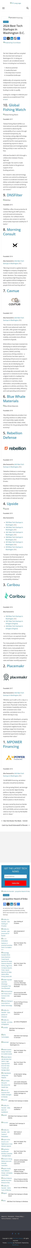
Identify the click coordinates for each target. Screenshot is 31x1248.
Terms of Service (6, 1218)
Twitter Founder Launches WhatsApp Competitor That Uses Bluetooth (20, 983)
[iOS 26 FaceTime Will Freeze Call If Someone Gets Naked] (7, 994)
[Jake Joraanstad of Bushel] (7, 932)
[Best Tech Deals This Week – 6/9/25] (7, 1152)
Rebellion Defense (12, 435)
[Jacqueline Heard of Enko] (15, 891)
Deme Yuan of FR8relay (20, 1187)
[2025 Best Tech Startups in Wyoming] (4, 1029)
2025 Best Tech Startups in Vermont (21, 1036)
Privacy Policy (19, 1216)
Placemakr (15, 666)
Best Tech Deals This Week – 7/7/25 (20, 964)
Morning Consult (12, 231)
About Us (4, 1216)
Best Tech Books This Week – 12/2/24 (15, 821)
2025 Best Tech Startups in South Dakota (17, 1124)
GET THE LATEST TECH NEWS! (15, 870)
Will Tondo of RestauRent (18, 1133)
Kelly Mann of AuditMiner (18, 1108)
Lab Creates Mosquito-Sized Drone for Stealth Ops (20, 1083)
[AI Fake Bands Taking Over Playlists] (7, 1075)
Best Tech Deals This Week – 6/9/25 (20, 1152)
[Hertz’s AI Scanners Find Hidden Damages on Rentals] (7, 1093)
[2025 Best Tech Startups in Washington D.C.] (5, 1044)
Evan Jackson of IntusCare (18, 1013)
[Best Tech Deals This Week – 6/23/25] (7, 1063)
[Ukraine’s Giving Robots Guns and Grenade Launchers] (7, 1162)
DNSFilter (14, 195)
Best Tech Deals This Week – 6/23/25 (20, 1063)
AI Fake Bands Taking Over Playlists (20, 1075)
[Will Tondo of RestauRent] (7, 1133)
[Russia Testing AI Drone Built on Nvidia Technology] (7, 1004)
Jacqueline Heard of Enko (15, 898)
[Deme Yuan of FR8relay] (7, 1188)
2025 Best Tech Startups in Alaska (18, 1101)
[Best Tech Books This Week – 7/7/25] (7, 944)
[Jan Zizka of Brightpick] (7, 1022)
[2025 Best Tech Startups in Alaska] (4, 1101)
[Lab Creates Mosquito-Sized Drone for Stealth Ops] (7, 1084)
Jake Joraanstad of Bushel (19, 932)
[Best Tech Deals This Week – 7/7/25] (7, 965)
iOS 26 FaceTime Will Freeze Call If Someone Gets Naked (20, 994)
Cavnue (13, 290)
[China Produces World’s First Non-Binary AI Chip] (7, 1180)
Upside (12, 503)
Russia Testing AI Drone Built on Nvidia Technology (21, 1003)
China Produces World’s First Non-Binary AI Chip (21, 1180)
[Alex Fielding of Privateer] (7, 922)
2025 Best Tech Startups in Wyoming (17, 1029)
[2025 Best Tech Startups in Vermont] (7, 1037)
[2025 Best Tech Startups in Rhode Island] (4, 1195)
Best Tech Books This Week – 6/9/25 (20, 1142)
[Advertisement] (15, 847)
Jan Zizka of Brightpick (20, 1022)
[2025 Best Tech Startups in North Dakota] (4, 1117)
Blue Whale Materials (14, 398)
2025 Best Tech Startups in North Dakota (17, 1117)
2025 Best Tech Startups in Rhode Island (18, 1195)
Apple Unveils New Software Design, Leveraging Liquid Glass (21, 1171)
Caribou (13, 584)
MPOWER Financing (12, 744)
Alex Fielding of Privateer (18, 922)
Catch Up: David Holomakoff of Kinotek (15, 825)
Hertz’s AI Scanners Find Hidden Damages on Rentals (21, 1093)
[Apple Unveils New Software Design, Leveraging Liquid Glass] (7, 1171)
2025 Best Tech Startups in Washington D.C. (17, 1044)
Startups (6, 21)
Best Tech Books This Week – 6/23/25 (20, 1051)
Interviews (6, 895)
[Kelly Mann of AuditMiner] (7, 1108)
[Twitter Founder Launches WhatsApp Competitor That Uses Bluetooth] (7, 984)
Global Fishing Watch (14, 107)
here (5, 99)
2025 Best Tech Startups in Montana (17, 1201)
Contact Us (15, 1218)
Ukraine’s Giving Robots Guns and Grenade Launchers (21, 1161)
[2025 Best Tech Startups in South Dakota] (4, 1124)
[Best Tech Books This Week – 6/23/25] (7, 1052)
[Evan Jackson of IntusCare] (7, 1013)
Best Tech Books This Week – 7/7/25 (20, 944)
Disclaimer (11, 1216)
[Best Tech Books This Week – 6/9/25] (7, 1143)
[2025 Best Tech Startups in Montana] (3, 1202)
